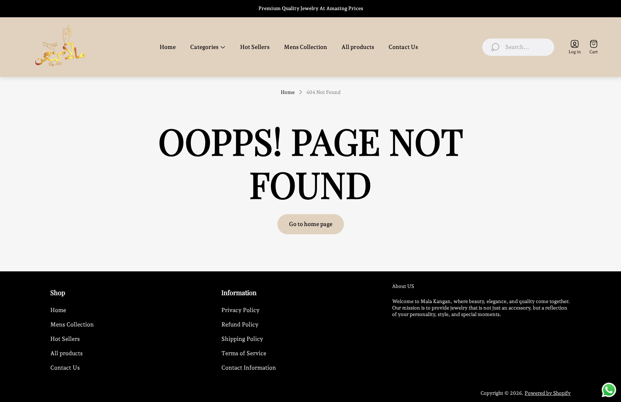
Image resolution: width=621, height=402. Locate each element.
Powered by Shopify (548, 393)
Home (288, 92)
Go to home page (310, 224)
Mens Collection (72, 324)
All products (66, 353)
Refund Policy (239, 324)
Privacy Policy (240, 310)
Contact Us (65, 367)
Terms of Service (243, 353)
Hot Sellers (65, 338)
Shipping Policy (242, 338)
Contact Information (248, 367)
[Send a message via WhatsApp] (609, 389)
